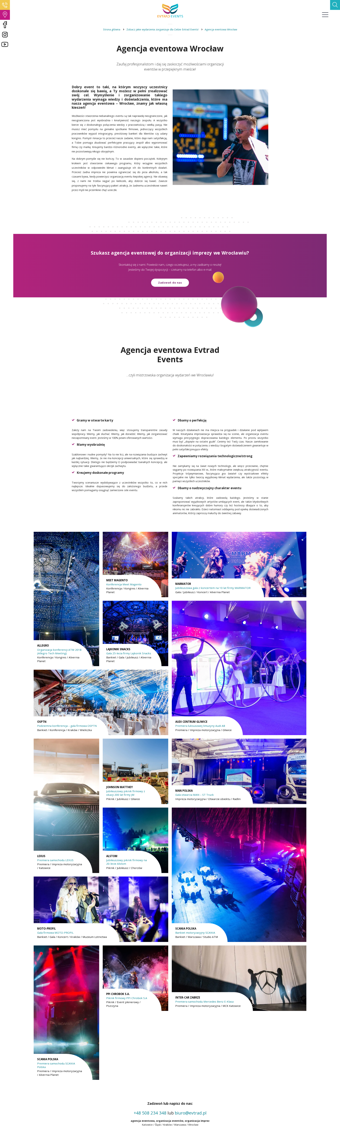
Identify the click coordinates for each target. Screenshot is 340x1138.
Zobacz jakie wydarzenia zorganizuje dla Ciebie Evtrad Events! (162, 29)
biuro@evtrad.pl (190, 1113)
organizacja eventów (169, 1120)
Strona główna (111, 29)
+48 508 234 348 (150, 1113)
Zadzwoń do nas (170, 282)
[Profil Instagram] (5, 35)
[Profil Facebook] (5, 25)
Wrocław (193, 1124)
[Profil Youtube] (5, 45)
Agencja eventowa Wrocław (221, 29)
